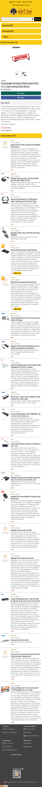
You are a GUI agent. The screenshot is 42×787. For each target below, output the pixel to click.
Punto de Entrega (9, 729)
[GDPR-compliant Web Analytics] (4, 786)
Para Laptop (10, 42)
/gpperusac (28, 743)
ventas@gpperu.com (22, 5)
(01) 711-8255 (16, 2)
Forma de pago (30, 729)
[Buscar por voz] (32, 19)
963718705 (29, 2)
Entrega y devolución (32, 735)
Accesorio (4, 42)
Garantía (28, 732)
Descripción (5, 103)
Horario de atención (10, 732)
